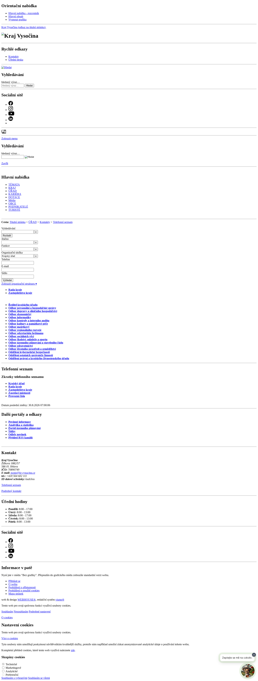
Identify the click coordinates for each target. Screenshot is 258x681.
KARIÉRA (14, 194)
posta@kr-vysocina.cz (23, 472)
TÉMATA (14, 184)
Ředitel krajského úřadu (23, 304)
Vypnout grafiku (17, 19)
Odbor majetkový (18, 326)
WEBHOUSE (27, 599)
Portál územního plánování (24, 428)
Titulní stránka (17, 222)
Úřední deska (15, 59)
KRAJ (12, 187)
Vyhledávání (8, 228)
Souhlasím (7, 611)
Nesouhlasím (21, 611)
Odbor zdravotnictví (20, 345)
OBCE (12, 203)
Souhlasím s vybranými (14, 677)
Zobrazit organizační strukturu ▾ (19, 283)
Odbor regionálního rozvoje (24, 329)
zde (73, 650)
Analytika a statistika (21, 424)
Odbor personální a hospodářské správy (32, 307)
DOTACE (14, 197)
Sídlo (4, 273)
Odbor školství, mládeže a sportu (27, 339)
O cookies (7, 617)
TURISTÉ (14, 209)
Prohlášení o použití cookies (23, 590)
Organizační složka (12, 252)
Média (11, 200)
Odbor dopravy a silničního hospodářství (32, 311)
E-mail (5, 266)
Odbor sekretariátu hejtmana (25, 333)
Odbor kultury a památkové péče (28, 323)
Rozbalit (7, 235)
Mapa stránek (15, 593)
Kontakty (13, 56)
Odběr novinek (17, 434)
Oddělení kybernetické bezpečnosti (29, 352)
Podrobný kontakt (11, 491)
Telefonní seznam (62, 222)
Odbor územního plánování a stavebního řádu (35, 342)
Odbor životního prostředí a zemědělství (32, 348)
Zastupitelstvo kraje (20, 292)
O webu (12, 584)
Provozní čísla (16, 396)
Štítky (11, 431)
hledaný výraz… (10, 82)
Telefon (5, 259)
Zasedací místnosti (19, 392)
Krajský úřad (16, 383)
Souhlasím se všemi (39, 677)
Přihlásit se (14, 581)
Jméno (5, 238)
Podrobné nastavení (40, 611)
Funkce (5, 245)
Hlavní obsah (15, 16)
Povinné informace (19, 421)
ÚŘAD (12, 190)
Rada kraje (15, 289)
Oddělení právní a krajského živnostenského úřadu (38, 358)
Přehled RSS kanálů (20, 437)
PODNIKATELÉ (18, 206)
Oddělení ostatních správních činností (30, 355)
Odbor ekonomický (19, 314)
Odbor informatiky (19, 317)
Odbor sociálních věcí (21, 336)
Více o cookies (9, 638)
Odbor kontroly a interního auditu (28, 320)
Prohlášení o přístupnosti (22, 587)
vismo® (59, 599)
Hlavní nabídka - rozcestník (23, 13)
